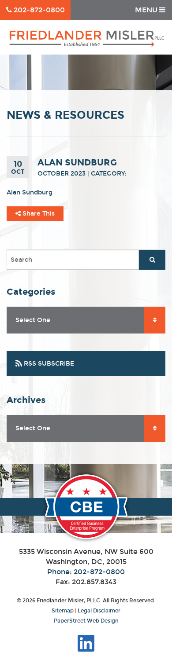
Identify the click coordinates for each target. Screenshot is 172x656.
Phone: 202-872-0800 (86, 572)
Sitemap (63, 611)
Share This (38, 213)
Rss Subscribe (48, 363)
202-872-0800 (38, 10)
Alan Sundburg (29, 192)
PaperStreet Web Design (86, 621)
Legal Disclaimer (99, 611)
